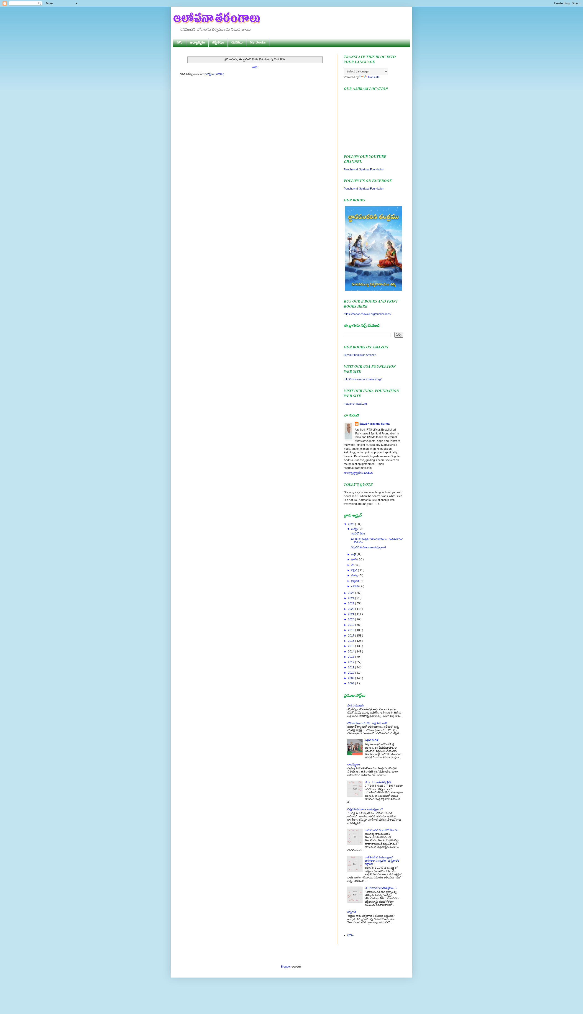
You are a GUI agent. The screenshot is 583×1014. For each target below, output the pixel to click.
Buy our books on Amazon (360, 355)
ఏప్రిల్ (354, 570)
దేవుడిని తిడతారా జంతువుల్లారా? (368, 547)
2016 (351, 640)
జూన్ (354, 559)
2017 (351, 635)
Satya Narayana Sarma (374, 423)
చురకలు (237, 42)
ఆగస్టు (354, 529)
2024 (351, 598)
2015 (351, 646)
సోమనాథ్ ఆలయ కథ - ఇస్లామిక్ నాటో (367, 723)
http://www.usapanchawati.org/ (362, 379)
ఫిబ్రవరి (355, 581)
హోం (179, 42)
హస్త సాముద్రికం (355, 705)
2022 (351, 609)
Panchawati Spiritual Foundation (364, 169)
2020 (351, 619)
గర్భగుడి (351, 912)
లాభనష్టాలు (353, 764)
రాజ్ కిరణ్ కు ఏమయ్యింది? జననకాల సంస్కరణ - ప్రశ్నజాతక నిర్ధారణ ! (382, 861)
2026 (351, 524)
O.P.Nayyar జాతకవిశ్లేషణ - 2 (381, 888)
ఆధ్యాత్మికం (197, 42)
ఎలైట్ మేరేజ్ (371, 740)
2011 (351, 667)
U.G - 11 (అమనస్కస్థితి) (378, 782)
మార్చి (354, 575)
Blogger (286, 966)
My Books (258, 42)
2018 (351, 630)
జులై (354, 554)
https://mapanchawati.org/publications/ (367, 314)
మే (353, 565)
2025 (351, 593)
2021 (351, 614)
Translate (373, 77)
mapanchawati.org (355, 403)
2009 (351, 678)
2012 (351, 662)
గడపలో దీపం (358, 533)
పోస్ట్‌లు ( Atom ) (215, 74)
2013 (351, 656)
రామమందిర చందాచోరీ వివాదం (381, 830)
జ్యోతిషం (218, 42)
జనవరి (355, 586)
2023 (351, 603)
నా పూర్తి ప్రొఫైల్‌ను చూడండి (358, 473)
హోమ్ (255, 67)
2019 (351, 624)
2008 (351, 683)
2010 (351, 672)
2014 (351, 651)
